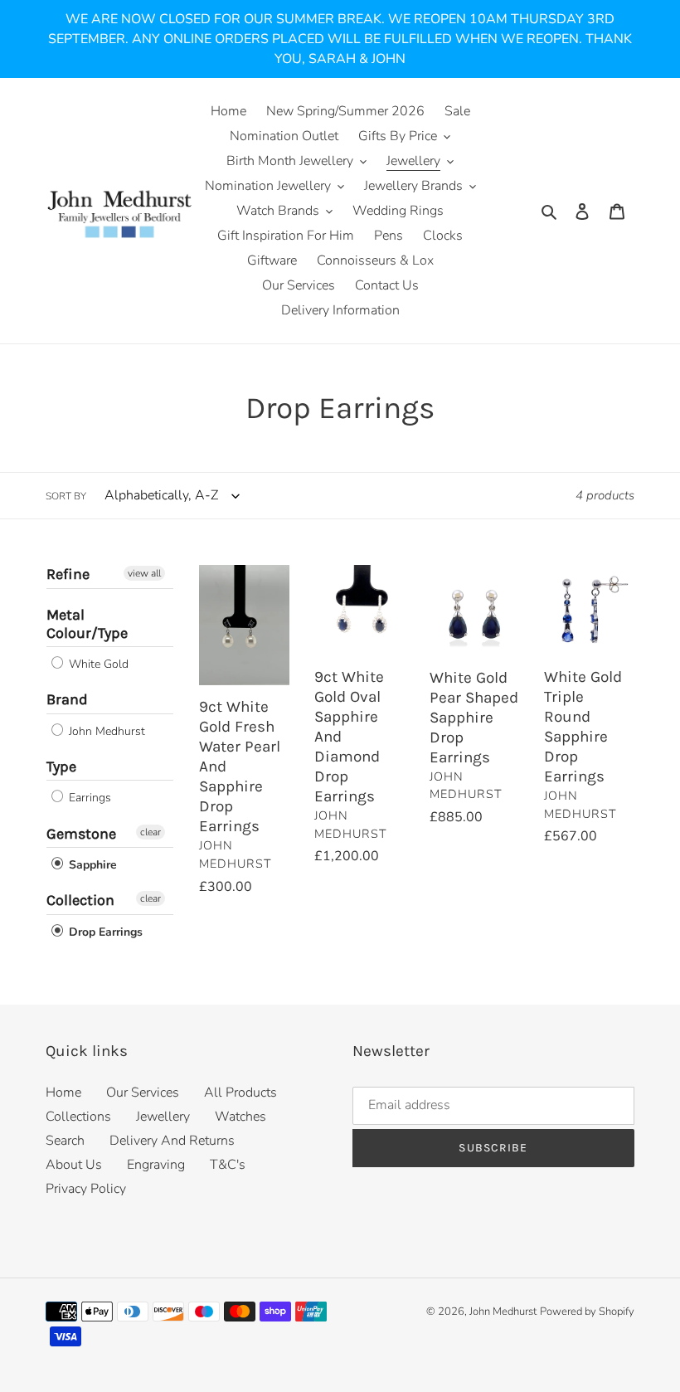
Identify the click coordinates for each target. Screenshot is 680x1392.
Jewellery (163, 1116)
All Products (240, 1092)
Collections (78, 1116)
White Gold (97, 664)
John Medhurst (105, 731)
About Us (74, 1165)
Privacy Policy (86, 1189)
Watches (240, 1116)
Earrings (88, 798)
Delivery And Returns (172, 1141)
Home (63, 1092)
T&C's (227, 1165)
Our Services (142, 1092)
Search (65, 1141)
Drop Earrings (104, 932)
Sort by (66, 496)
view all (144, 573)
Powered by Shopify (587, 1311)
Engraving (156, 1165)
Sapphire (91, 865)
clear (150, 832)
